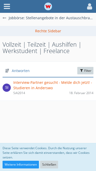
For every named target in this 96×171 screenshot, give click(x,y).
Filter (87, 70)
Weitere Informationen (21, 164)
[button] (7, 6)
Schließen (49, 164)
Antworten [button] (21, 70)
